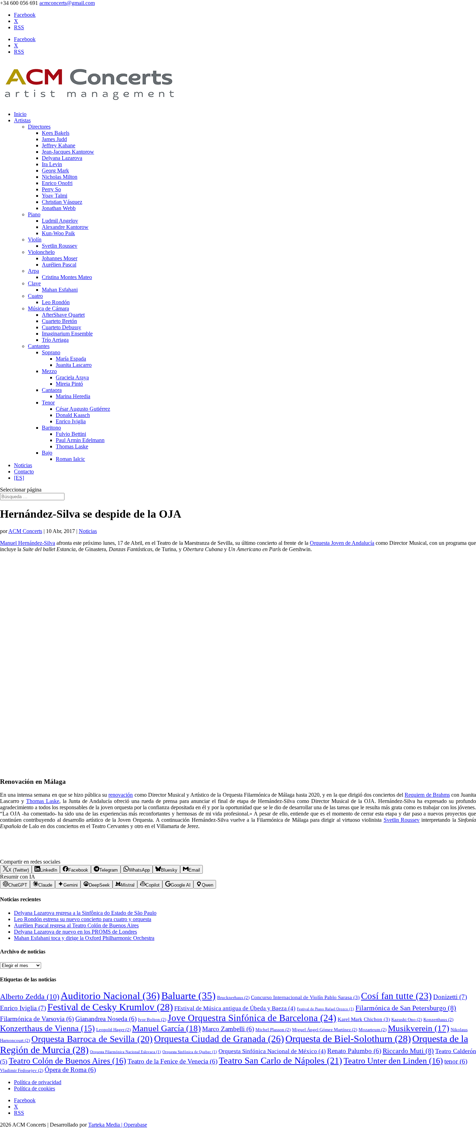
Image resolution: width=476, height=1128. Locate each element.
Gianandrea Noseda (106, 1018)
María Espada (71, 359)
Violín (34, 239)
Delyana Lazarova (62, 158)
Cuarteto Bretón (59, 321)
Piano (34, 214)
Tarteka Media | (106, 1125)
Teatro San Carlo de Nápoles (280, 1061)
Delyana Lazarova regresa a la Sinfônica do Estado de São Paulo (85, 913)
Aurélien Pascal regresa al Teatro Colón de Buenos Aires (76, 925)
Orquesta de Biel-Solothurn (348, 1038)
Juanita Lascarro (74, 365)
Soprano (51, 352)
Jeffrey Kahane (58, 145)
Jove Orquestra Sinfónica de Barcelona (252, 1018)
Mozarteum (372, 1029)
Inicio (20, 114)
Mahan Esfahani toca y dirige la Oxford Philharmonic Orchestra (84, 938)
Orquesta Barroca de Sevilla (92, 1039)
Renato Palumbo (354, 1050)
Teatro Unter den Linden (393, 1060)
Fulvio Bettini (71, 434)
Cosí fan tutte (396, 996)
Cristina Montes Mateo (67, 277)
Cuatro (35, 296)
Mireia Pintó (69, 384)
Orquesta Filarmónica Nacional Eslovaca (125, 1052)
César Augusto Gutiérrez (83, 409)
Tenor (48, 402)
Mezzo (49, 371)
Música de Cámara (48, 308)
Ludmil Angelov (60, 221)
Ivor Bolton (152, 1019)
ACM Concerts (25, 531)
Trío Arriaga (55, 340)
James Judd (54, 139)
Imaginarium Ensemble (67, 334)
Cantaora (52, 390)
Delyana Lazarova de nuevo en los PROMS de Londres (75, 932)
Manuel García (166, 1028)
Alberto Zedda (29, 996)
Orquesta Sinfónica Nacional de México (272, 1051)
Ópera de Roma (70, 1069)
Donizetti (450, 996)
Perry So (51, 189)
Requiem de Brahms (427, 795)
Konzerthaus (438, 1019)
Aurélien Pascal (59, 265)
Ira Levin (52, 164)
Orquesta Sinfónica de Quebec (189, 1052)
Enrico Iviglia (71, 421)
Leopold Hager (113, 1029)
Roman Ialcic (70, 459)
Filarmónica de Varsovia (37, 1018)
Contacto (24, 471)
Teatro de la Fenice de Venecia (172, 1061)
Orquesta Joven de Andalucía (342, 543)
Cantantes (38, 346)
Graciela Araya (72, 377)
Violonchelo (41, 252)
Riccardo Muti (408, 1050)
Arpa (33, 271)
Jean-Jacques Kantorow (68, 152)
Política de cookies (34, 1088)
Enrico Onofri (57, 183)
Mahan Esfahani (60, 290)
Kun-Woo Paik (58, 233)
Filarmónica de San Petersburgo (405, 1008)
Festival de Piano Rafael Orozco (325, 1009)
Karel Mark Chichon (364, 1019)
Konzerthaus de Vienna (47, 1028)
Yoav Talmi (54, 196)
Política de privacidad (37, 1082)
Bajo (47, 453)
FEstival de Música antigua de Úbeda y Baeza (234, 1008)
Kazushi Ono (406, 1019)
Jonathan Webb (59, 208)
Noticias (23, 465)
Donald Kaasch (73, 415)
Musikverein (418, 1028)
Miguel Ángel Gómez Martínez (324, 1029)
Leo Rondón (56, 302)
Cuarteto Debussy (61, 327)
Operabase (135, 1125)
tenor (455, 1061)
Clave (34, 283)
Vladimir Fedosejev (21, 1070)
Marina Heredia (73, 396)
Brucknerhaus (233, 997)
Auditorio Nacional (110, 995)
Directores (39, 127)
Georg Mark (55, 170)
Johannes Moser (59, 258)
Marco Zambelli (228, 1029)
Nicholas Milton (59, 177)
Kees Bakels (55, 133)
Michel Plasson (273, 1029)
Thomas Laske (72, 446)
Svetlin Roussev (59, 246)
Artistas (22, 120)
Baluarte (188, 995)
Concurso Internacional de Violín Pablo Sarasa (305, 997)
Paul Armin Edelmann (80, 440)
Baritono (51, 428)
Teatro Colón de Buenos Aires (67, 1060)
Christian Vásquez (62, 202)
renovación (120, 795)
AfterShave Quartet (63, 315)
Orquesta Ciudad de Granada (219, 1039)
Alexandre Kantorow (65, 227)
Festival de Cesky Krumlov (110, 1007)
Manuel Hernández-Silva (27, 543)
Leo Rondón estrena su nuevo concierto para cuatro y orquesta (82, 919)
